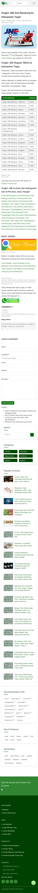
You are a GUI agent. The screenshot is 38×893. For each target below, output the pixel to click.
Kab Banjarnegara (9, 195)
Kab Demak (23, 201)
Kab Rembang (30, 215)
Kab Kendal (18, 207)
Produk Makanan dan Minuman (13, 852)
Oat (7, 698)
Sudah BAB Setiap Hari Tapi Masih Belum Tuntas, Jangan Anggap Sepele (24, 654)
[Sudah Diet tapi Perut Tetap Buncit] (8, 599)
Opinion (7, 460)
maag (6, 740)
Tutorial (7, 451)
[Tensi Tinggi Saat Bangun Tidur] (8, 643)
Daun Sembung (10, 709)
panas (12, 740)
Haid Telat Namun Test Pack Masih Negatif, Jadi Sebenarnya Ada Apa (24, 632)
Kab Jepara (15, 204)
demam (19, 736)
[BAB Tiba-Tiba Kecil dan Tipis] (8, 588)
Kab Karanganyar (28, 204)
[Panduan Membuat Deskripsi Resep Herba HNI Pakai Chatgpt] (8, 555)
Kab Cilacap (13, 201)
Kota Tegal (32, 229)
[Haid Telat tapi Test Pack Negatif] (8, 632)
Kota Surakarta (21, 229)
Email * (3, 362)
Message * (5, 379)
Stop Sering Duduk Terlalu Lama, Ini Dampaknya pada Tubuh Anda (23, 665)
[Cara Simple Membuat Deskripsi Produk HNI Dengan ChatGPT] (8, 566)
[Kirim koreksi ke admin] (10, 300)
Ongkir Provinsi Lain (9, 183)
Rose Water (21, 716)
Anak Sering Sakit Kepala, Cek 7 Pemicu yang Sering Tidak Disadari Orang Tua (23, 677)
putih (6, 756)
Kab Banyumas (23, 195)
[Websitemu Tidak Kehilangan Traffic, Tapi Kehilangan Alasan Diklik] (8, 490)
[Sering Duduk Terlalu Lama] (8, 665)
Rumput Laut (10, 720)
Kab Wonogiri (6, 223)
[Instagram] (11, 881)
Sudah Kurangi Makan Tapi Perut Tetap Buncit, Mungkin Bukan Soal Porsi (24, 599)
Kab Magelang (16, 209)
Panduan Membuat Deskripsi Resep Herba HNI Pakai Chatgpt (23, 555)
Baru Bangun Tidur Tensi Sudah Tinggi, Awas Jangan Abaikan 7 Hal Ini (24, 643)
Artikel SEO (7, 834)
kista (31, 736)
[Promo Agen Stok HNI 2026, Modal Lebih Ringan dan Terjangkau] (8, 512)
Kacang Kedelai (10, 706)
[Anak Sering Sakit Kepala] (8, 676)
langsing (29, 756)
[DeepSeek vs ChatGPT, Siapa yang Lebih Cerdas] (8, 545)
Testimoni (23, 456)
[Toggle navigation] (34, 3)
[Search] (32, 434)
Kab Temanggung (27, 221)
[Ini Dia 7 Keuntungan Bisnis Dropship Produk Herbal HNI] (8, 534)
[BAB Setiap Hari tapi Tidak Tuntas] (8, 654)
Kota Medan (7, 263)
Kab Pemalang (17, 212)
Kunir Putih (27, 698)
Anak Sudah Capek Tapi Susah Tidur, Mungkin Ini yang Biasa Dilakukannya (23, 621)
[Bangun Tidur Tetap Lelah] (8, 610)
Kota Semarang (7, 229)
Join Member (7, 824)
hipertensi (16, 759)
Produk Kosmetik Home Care (13, 855)
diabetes (18, 763)
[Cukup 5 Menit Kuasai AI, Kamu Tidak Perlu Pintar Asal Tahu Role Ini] (8, 501)
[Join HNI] (6, 790)
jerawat (26, 736)
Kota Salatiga (30, 226)
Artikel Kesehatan (9, 831)
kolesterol (8, 759)
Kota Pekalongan (17, 226)
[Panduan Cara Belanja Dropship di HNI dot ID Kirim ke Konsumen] (8, 523)
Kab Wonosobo (19, 223)
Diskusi (22, 460)
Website (4, 370)
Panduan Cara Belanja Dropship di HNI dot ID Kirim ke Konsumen (22, 523)
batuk (12, 736)
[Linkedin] (16, 881)
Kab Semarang (8, 218)
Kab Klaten (28, 207)
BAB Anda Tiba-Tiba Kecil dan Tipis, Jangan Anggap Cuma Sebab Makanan (23, 588)
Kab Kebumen (6, 207)
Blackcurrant (23, 706)
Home (3, 20)
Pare (21, 709)
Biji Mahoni (9, 713)
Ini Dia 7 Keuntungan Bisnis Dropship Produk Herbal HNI (23, 534)
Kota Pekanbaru (16, 271)
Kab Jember (7, 269)
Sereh (19, 713)
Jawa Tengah (6, 58)
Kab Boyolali (22, 198)
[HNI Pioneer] (4, 3)
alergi (6, 736)
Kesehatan (23, 451)
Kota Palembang (29, 266)
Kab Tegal (14, 221)
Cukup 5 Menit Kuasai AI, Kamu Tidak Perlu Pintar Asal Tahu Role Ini (23, 501)
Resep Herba (9, 456)
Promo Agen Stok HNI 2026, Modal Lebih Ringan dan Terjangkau (24, 512)
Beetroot (28, 713)
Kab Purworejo (18, 215)
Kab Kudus (5, 209)
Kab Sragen (19, 218)
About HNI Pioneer (9, 813)
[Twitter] (7, 881)
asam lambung (14, 756)
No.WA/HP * (5, 355)
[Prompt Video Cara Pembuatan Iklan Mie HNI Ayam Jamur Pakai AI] (8, 479)
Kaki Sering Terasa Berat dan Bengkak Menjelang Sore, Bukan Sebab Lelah (23, 577)
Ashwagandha (10, 702)
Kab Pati (27, 209)
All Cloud (19, 720)
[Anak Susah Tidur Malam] (8, 621)
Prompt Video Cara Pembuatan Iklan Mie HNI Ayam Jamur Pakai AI (23, 479)
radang (19, 740)
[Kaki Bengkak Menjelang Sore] (8, 577)
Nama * (4, 347)
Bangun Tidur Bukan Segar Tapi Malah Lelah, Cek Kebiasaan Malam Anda (23, 610)
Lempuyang (9, 716)
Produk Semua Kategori (11, 845)
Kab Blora (12, 198)
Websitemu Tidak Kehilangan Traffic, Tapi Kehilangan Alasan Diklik (22, 490)
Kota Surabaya (19, 263)
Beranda (5, 810)
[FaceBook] (3, 881)
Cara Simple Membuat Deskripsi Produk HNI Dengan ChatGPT (22, 566)
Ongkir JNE (11, 20)
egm (23, 756)
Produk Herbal (8, 849)
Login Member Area (10, 827)
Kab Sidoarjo (18, 269)
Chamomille (22, 702)
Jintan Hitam (16, 698)
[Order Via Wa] (33, 883)
